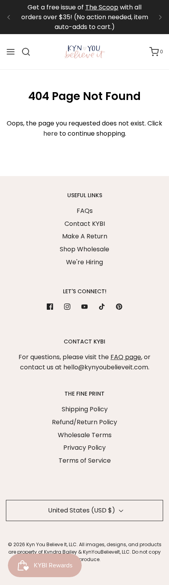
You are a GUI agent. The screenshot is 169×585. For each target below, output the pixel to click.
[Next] (160, 17)
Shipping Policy (85, 409)
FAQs (85, 210)
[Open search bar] (29, 51)
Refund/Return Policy (84, 422)
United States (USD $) (82, 510)
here (50, 133)
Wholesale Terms (85, 435)
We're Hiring (84, 262)
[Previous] (8, 17)
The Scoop (101, 7)
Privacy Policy (84, 447)
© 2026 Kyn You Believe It (37, 544)
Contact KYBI (84, 223)
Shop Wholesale (84, 249)
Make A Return (84, 236)
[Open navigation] (10, 51)
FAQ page (125, 357)
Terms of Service (85, 460)
